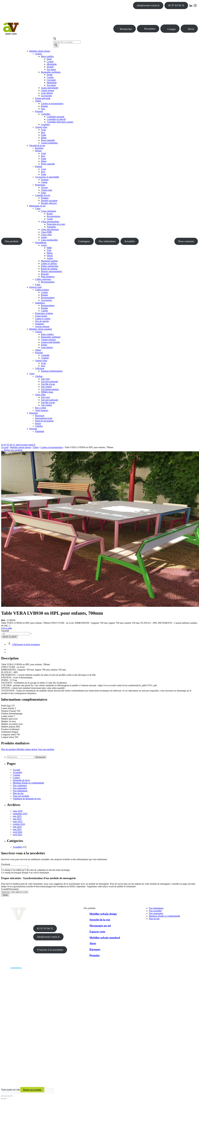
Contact (16, 777)
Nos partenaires (20, 788)
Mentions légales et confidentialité (28, 783)
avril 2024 (17, 832)
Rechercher (126, 29)
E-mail (10, 889)
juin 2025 (17, 816)
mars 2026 (17, 811)
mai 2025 (17, 819)
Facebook (5, 864)
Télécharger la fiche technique (26, 644)
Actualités (129, 241)
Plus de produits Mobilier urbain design (19, 749)
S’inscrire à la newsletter (50, 949)
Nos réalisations (107, 241)
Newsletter (149, 28)
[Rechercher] (55, 45)
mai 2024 (17, 829)
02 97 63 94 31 (176, 5)
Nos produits (12, 241)
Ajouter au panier (9, 637)
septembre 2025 (20, 813)
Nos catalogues (20, 785)
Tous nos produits (46, 749)
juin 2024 (17, 826)
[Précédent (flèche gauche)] (2, 1098)
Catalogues (84, 241)
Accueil (4, 447)
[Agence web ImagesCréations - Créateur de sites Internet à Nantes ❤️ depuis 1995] (11, 969)
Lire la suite (6, 628)
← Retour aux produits (11, 450)
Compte (171, 29)
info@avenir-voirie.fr (148, 5)
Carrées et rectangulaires (51, 447)
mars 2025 (17, 821)
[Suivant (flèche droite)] (5, 1098)
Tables (36, 447)
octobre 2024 (19, 824)
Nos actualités (155, 911)
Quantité (5, 631)
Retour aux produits (32, 1089)
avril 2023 (17, 834)
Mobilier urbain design (20, 447)
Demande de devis (21, 780)
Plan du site (18, 793)
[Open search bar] (54, 39)
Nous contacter (186, 241)
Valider (5, 895)
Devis (191, 29)
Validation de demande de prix (27, 798)
